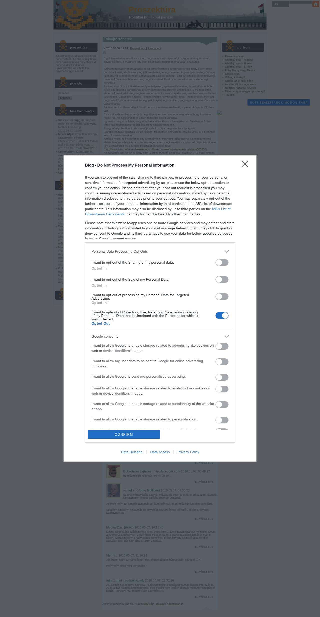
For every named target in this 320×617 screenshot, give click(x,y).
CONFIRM (124, 434)
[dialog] (160, 308)
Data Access (160, 452)
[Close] (246, 165)
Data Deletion (131, 452)
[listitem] (160, 251)
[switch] (222, 262)
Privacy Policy (188, 452)
